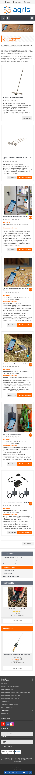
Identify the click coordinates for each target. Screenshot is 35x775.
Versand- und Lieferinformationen (9, 704)
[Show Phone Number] (27, 772)
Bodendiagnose (7, 573)
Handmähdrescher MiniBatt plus (17, 609)
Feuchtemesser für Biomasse (11, 564)
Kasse (8, 2)
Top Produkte (8, 583)
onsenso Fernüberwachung (11, 576)
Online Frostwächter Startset (12, 434)
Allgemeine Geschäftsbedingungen (10, 686)
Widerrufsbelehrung (6, 701)
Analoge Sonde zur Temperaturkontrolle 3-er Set (17, 157)
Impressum (4, 683)
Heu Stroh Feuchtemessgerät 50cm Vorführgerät (17, 654)
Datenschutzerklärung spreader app (10, 695)
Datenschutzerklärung (7, 689)
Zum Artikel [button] (27, 118)
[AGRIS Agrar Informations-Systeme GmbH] (18, 10)
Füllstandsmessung (8, 570)
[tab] (17, 679)
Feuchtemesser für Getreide (11, 561)
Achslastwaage (5, 713)
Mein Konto (17, 2)
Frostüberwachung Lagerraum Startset (15, 216)
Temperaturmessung (9, 567)
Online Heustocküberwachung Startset (15, 364)
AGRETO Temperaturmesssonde (13, 97)
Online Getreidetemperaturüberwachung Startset (16, 289)
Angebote (9, 628)
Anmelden (28, 2)
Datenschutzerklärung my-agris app (10, 698)
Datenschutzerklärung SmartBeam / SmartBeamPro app (15, 692)
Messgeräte (8, 554)
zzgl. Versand (21, 103)
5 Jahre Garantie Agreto (7, 707)
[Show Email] (24, 772)
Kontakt (3, 679)
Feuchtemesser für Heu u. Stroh (12, 557)
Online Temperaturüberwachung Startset (16, 502)
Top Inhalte (5, 711)
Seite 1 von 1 (27, 544)
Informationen (5, 681)
